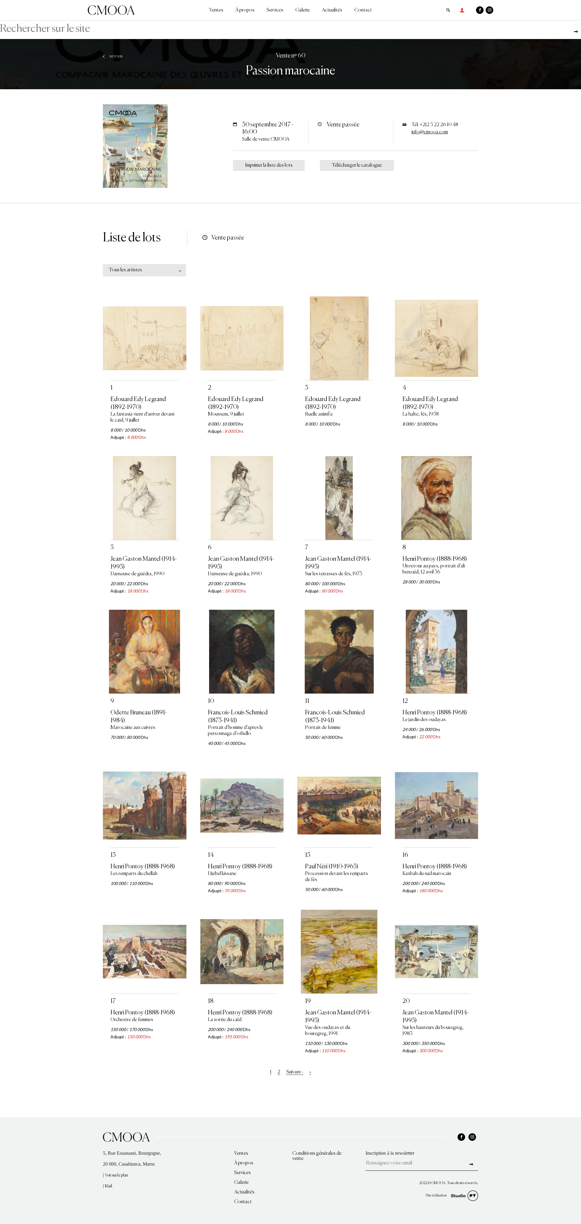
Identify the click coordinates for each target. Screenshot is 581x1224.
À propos (244, 10)
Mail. (109, 1186)
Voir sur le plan (116, 1175)
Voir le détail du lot (144, 398)
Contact (363, 10)
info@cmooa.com (430, 132)
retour (116, 56)
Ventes (216, 10)
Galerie (302, 10)
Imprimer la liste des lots (269, 165)
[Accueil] (111, 9)
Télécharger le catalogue (357, 165)
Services (275, 10)
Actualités (332, 10)
